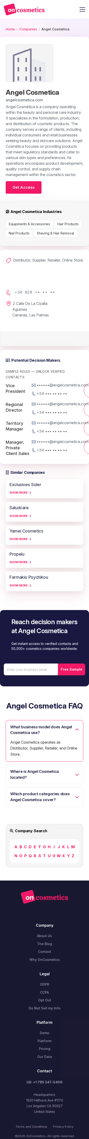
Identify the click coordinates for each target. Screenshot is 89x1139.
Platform (44, 1041)
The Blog (44, 944)
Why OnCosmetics (44, 960)
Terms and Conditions (31, 1126)
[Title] (24, 9)
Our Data (44, 1057)
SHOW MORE (18, 492)
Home (10, 29)
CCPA (44, 992)
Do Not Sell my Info (45, 1008)
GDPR (44, 984)
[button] (82, 9)
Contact (44, 952)
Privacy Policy (63, 1126)
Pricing (44, 1049)
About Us (44, 936)
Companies (28, 29)
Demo (44, 1033)
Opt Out (44, 1000)
